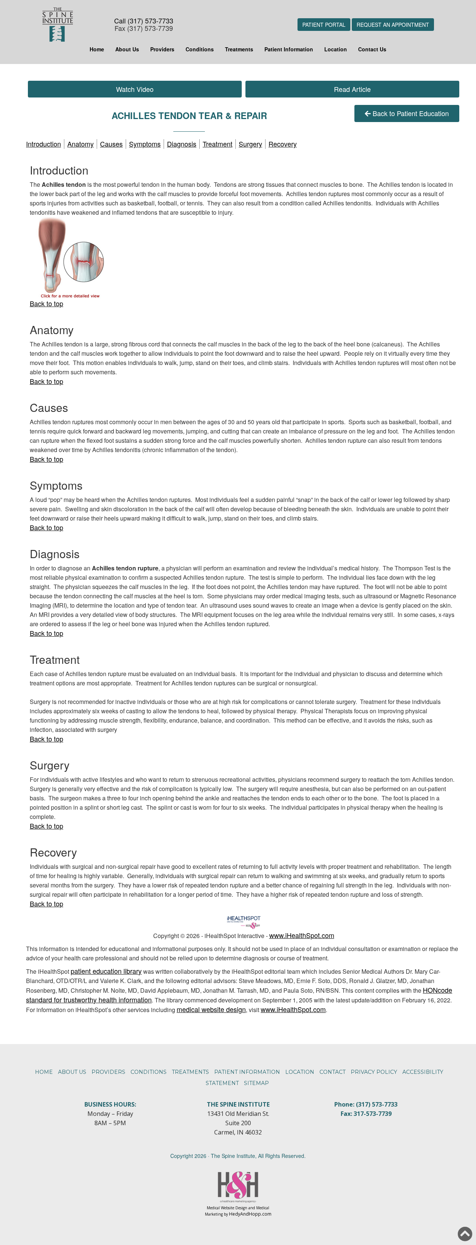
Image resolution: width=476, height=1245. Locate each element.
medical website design (211, 1009)
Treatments (239, 49)
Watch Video (135, 89)
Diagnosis (181, 143)
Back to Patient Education (411, 113)
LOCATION (299, 1072)
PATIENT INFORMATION (247, 1072)
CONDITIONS (149, 1072)
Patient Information (288, 49)
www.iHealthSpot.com (301, 935)
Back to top (46, 303)
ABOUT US (72, 1072)
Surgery (250, 143)
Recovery (282, 143)
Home (97, 49)
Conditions (200, 49)
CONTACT (332, 1072)
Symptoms (145, 143)
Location (335, 49)
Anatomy (80, 143)
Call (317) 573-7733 (143, 20)
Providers (162, 49)
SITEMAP (256, 1083)
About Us (127, 49)
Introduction (43, 143)
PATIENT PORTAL (323, 24)
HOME (44, 1072)
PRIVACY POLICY (374, 1072)
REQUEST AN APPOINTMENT (393, 24)
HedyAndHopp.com (250, 1214)
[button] (464, 1233)
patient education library (106, 971)
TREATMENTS (190, 1072)
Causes (111, 143)
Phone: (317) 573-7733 (366, 1104)
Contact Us (372, 49)
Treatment (217, 143)
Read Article (352, 89)
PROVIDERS (108, 1072)
